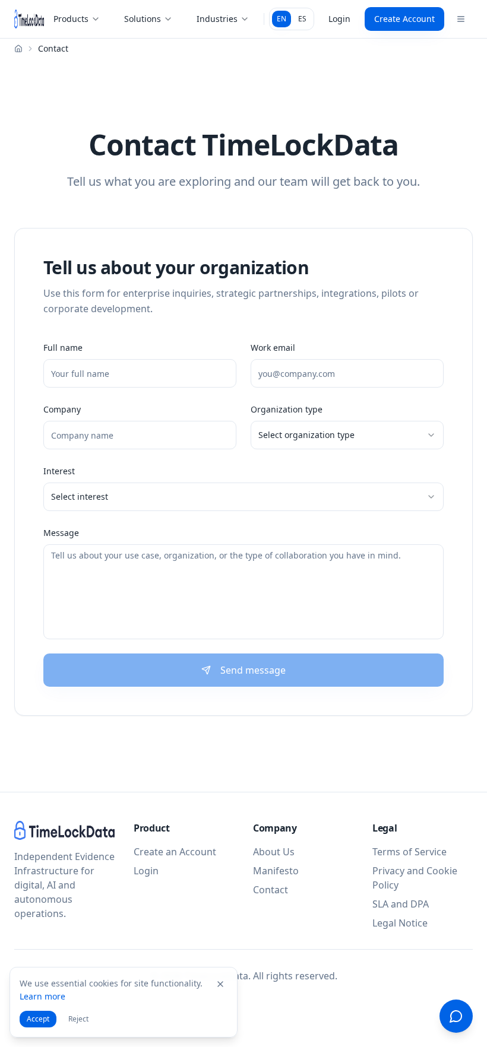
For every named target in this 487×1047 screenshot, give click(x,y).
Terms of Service (409, 851)
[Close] (220, 984)
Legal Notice (400, 922)
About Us (274, 851)
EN (281, 19)
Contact (270, 889)
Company (62, 409)
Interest (59, 471)
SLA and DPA (400, 903)
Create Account (404, 18)
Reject (78, 1019)
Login (339, 18)
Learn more (42, 996)
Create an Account (175, 851)
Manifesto (276, 870)
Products (70, 18)
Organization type (286, 409)
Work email (273, 347)
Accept (38, 1019)
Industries (217, 18)
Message (61, 532)
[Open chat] (456, 1016)
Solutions (142, 18)
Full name (63, 347)
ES (302, 19)
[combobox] (347, 435)
